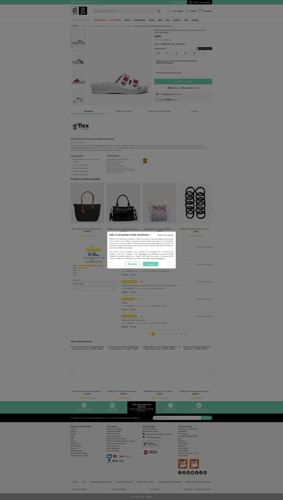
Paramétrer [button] (143, 254)
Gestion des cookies (157, 258)
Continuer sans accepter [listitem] (165, 235)
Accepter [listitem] (150, 264)
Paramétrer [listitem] (132, 264)
